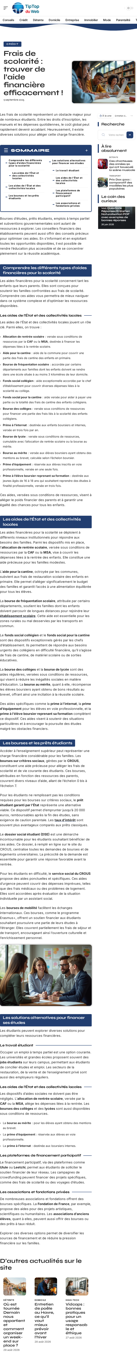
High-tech (72, 1300)
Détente (8, 1300)
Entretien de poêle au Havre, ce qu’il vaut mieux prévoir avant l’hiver (121, 116)
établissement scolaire (17, 616)
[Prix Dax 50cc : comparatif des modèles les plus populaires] (103, 182)
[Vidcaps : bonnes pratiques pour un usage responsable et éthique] (77, 1286)
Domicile (40, 1300)
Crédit (12, 44)
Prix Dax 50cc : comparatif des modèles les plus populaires (121, 184)
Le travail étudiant (67, 170)
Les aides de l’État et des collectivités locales (25, 175)
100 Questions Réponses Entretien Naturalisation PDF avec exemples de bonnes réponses (115, 214)
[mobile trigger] (7, 8)
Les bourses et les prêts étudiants (24, 197)
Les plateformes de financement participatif (68, 193)
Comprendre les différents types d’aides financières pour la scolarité (25, 163)
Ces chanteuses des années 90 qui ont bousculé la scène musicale (122, 165)
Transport (115, 176)
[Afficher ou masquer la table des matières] (69, 150)
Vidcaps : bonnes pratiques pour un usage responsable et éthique (76, 1318)
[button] (131, 116)
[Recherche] (120, 8)
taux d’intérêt (65, 820)
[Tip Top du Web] (26, 8)
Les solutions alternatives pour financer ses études (68, 162)
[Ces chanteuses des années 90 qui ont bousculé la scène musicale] (103, 164)
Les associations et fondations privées (68, 204)
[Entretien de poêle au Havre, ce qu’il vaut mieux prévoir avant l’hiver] (46, 1286)
